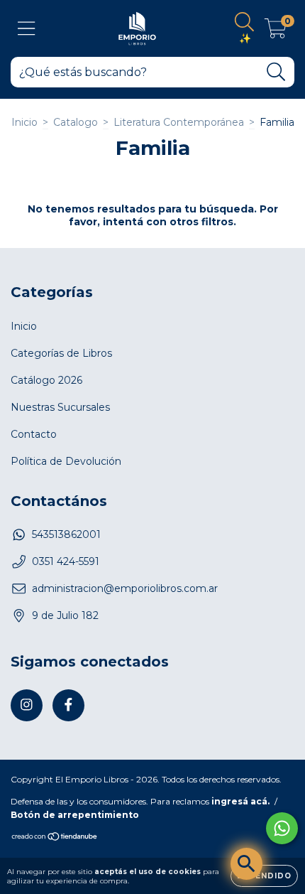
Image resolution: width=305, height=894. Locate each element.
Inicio (24, 122)
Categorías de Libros (61, 353)
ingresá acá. (240, 801)
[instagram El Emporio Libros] (27, 705)
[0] (275, 32)
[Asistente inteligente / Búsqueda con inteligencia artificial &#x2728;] (246, 864)
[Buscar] (276, 72)
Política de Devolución (66, 461)
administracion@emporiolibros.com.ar (125, 588)
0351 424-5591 (65, 561)
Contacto (34, 434)
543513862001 (66, 534)
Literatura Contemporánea (178, 122)
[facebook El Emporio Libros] (68, 705)
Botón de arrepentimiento (75, 814)
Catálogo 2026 (46, 380)
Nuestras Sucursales (60, 407)
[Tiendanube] (55, 838)
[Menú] (27, 29)
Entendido (264, 875)
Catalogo (75, 122)
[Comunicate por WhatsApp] (282, 828)
